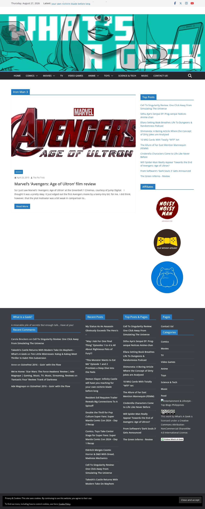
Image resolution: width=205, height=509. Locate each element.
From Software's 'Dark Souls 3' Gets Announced (165, 170)
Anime (91, 75)
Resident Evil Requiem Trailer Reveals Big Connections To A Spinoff (102, 401)
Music (144, 75)
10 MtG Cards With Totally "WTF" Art (159, 139)
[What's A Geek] (102, 16)
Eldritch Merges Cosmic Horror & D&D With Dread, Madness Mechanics (100, 453)
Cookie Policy (64, 504)
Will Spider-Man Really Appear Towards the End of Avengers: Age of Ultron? (138, 417)
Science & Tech (127, 75)
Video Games (75, 75)
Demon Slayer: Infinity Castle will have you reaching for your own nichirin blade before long (81, 5)
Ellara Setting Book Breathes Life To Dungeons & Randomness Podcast (138, 355)
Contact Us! (160, 75)
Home (17, 75)
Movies (47, 75)
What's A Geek (182, 416)
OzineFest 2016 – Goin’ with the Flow (41, 364)
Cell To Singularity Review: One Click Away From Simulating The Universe (100, 468)
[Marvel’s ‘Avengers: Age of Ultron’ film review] (73, 132)
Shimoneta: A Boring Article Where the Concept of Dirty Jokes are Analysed (138, 370)
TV (61, 75)
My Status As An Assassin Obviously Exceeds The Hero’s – (102, 330)
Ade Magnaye (18, 386)
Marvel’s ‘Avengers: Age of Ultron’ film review (55, 183)
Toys (107, 75)
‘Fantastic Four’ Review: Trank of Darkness (34, 379)
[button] (36, 75)
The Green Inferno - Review (155, 176)
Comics (30, 75)
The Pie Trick (39, 177)
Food (163, 395)
